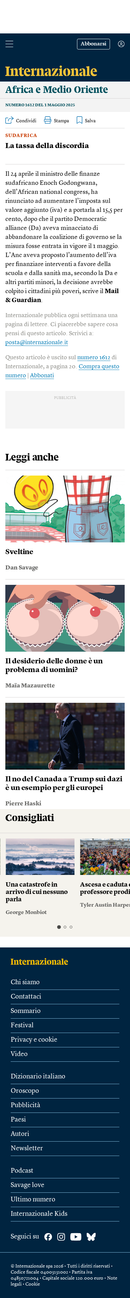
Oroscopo (25, 1091)
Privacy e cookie (34, 1040)
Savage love (27, 1185)
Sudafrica (21, 135)
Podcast (22, 1171)
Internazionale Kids (39, 1214)
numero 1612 (93, 358)
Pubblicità (25, 1105)
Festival (22, 1025)
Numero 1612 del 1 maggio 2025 (40, 105)
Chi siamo (25, 982)
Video (19, 1054)
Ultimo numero (33, 1199)
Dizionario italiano (38, 1076)
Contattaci (26, 997)
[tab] (59, 927)
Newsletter (27, 1148)
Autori (20, 1134)
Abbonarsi (93, 44)
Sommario (26, 1011)
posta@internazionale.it (36, 343)
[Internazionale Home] (41, 961)
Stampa (61, 121)
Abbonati (42, 376)
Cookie (32, 1284)
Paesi (18, 1120)
